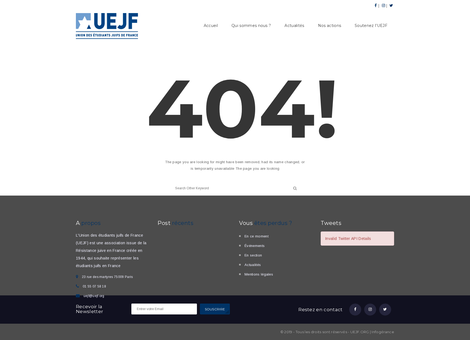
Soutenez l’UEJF (371, 25)
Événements (255, 246)
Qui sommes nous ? (251, 25)
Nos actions (329, 25)
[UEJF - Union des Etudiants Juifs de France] (107, 25)
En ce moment (256, 236)
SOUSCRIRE (215, 309)
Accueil (211, 25)
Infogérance (383, 332)
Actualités (294, 25)
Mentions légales (259, 274)
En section (253, 255)
